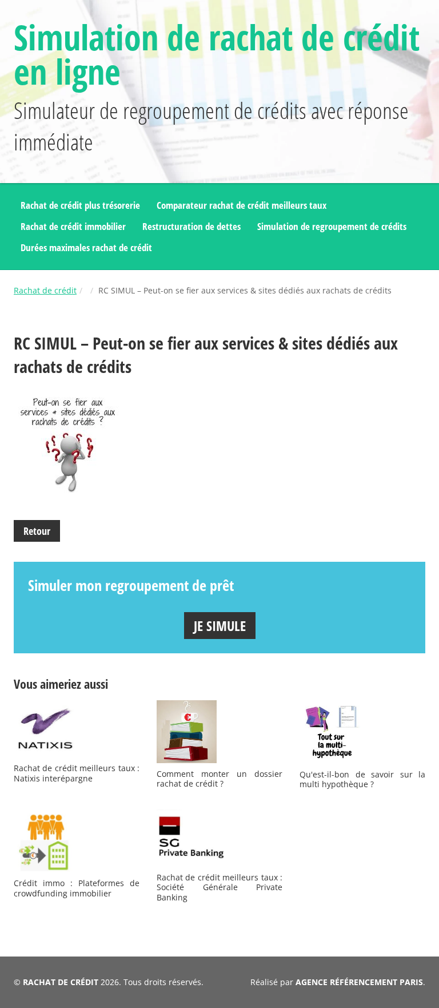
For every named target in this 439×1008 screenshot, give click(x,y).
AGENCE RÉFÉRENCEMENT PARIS (359, 982)
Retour (36, 531)
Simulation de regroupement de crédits (331, 226)
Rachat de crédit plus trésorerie (80, 205)
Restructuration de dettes (191, 226)
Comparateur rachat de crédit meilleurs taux (241, 205)
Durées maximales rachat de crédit (86, 247)
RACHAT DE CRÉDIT (60, 982)
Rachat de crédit (45, 290)
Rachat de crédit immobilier (73, 226)
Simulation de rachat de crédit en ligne (217, 54)
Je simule (220, 625)
